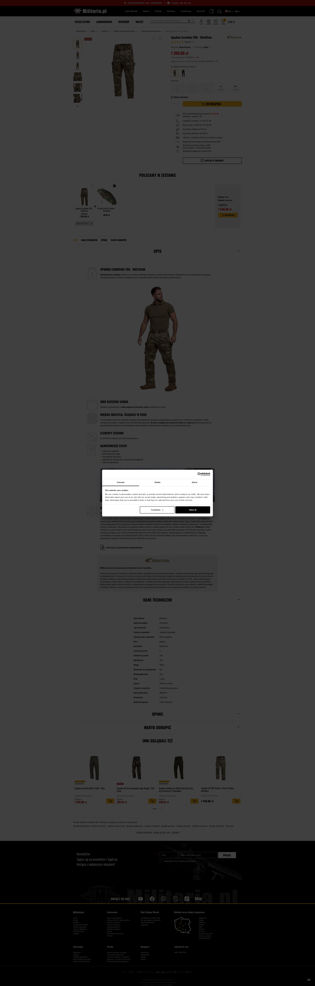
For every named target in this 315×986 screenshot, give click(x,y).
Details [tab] (158, 482)
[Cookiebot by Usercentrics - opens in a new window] (199, 474)
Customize (155, 510)
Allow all (192, 510)
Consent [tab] (120, 482)
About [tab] (194, 482)
